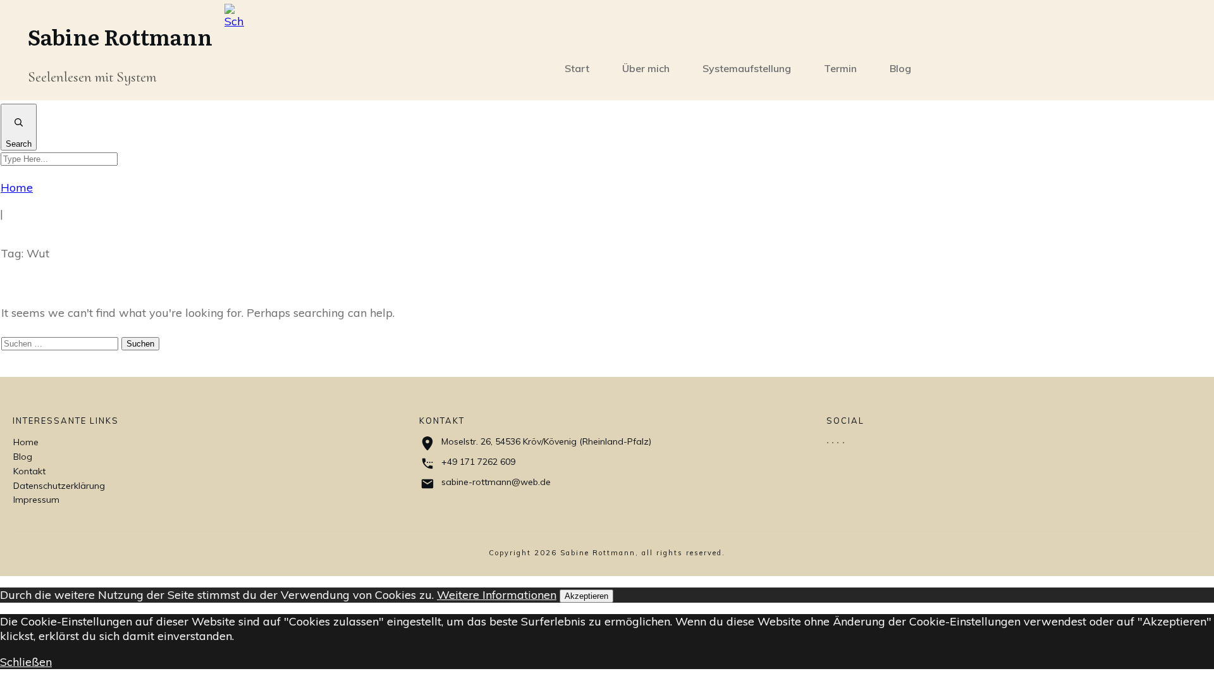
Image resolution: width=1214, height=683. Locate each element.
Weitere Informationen (496, 595)
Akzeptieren (586, 596)
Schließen (26, 662)
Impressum (36, 499)
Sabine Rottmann (120, 36)
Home (26, 442)
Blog (22, 456)
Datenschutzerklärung (59, 485)
